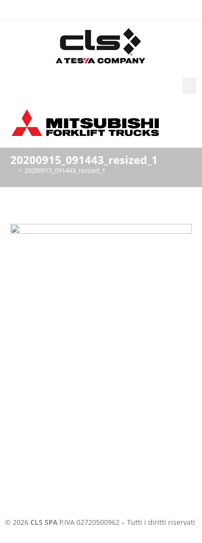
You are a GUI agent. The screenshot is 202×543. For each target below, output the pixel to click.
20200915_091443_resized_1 (65, 170)
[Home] (12, 170)
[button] (189, 86)
